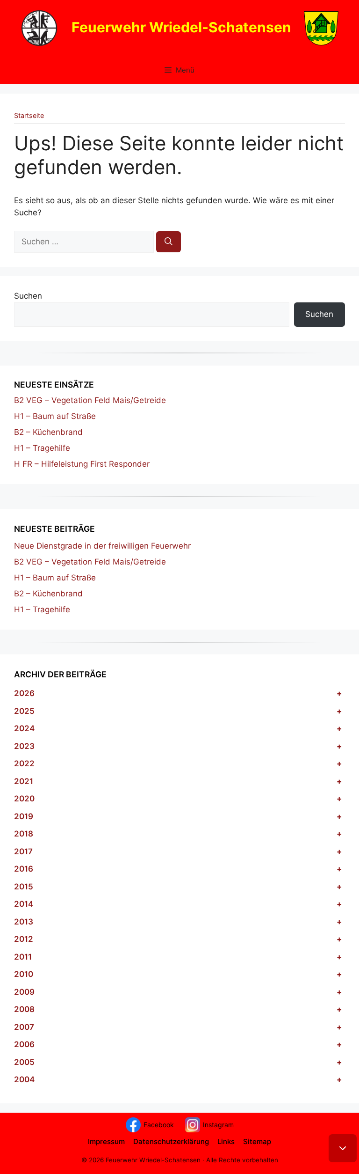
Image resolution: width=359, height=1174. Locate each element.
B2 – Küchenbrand (48, 432)
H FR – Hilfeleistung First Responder (82, 464)
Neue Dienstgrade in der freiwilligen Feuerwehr (102, 545)
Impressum (106, 1141)
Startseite (29, 115)
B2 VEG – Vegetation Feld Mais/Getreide (90, 400)
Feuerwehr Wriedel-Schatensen (181, 26)
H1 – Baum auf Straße (55, 416)
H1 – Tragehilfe (42, 448)
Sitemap (257, 1141)
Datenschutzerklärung (171, 1141)
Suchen (28, 296)
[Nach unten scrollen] (343, 1148)
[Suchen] (168, 242)
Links (226, 1141)
